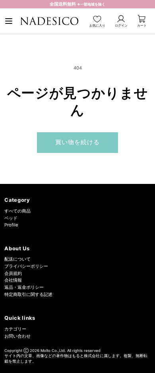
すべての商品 (17, 211)
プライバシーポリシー (26, 266)
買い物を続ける (77, 142)
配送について (17, 259)
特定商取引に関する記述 (28, 294)
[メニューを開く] (9, 21)
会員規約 (13, 273)
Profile (11, 225)
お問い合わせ (17, 336)
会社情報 (13, 280)
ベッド (10, 218)
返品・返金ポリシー (24, 287)
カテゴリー (15, 329)
